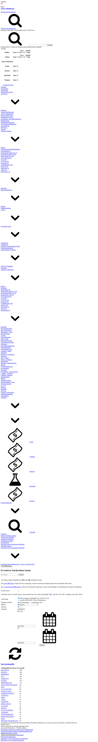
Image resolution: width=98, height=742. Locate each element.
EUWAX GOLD (6, 691)
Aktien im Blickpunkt (7, 112)
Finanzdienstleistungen (8, 346)
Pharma (3, 387)
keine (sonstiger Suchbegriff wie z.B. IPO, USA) (34, 598)
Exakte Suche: (5, 590)
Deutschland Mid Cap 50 (8, 154)
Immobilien (4, 361)
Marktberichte (5, 121)
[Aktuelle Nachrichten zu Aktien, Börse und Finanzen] (8, 12)
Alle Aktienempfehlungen (8, 124)
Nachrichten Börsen (7, 731)
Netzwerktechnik (6, 384)
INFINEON (4, 702)
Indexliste (4, 288)
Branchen (4, 188)
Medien (3, 206)
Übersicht (4, 268)
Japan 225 (4, 170)
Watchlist (32, 532)
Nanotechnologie (6, 380)
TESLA (3, 699)
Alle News (4, 94)
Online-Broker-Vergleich (8, 250)
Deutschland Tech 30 (7, 156)
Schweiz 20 (4, 166)
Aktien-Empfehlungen (19, 731)
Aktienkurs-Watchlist (7, 539)
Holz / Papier (5, 358)
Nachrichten (4, 89)
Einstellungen (5, 542)
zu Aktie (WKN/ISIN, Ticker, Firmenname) (32, 600)
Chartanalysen (5, 126)
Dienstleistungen (6, 337)
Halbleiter (4, 353)
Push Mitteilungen (6, 566)
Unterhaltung (5, 396)
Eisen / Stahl (4, 339)
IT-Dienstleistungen (7, 366)
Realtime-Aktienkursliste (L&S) (10, 246)
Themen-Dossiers (6, 131)
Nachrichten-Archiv (11, 733)
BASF (3, 718)
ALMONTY (5, 678)
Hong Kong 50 (5, 172)
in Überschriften (24, 602)
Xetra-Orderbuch (15, 729)
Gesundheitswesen (6, 349)
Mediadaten (20, 735)
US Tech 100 (5, 161)
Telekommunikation (7, 394)
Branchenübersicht (6, 190)
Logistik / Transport (7, 373)
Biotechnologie (5, 334)
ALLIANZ (4, 706)
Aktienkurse (4, 243)
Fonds (31, 442)
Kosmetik (4, 370)
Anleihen (32, 457)
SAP (2, 676)
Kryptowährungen (6, 503)
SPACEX (4, 672)
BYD (2, 687)
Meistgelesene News (7, 117)
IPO (50, 594)
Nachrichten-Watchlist (7, 537)
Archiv (3, 210)
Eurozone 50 (5, 163)
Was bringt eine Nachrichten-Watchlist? (13, 544)
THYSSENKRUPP (7, 714)
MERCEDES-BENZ (7, 716)
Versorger (4, 397)
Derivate (32, 471)
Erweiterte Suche (8, 85)
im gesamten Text (37, 602)
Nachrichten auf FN (7, 92)
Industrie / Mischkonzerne (8, 363)
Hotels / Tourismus (6, 360)
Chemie (3, 335)
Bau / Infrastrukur (6, 330)
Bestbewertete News (7, 115)
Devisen (31, 501)
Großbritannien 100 (7, 165)
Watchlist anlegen (6, 546)
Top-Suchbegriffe (7, 664)
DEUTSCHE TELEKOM (9, 685)
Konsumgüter (5, 368)
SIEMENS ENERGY (7, 693)
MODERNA (5, 674)
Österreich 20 (5, 168)
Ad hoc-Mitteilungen (7, 8)
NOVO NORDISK (7, 710)
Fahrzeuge (4, 344)
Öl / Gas (3, 385)
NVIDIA (4, 681)
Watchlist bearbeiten (7, 541)
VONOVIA (4, 695)
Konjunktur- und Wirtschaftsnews (11, 119)
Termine (3, 129)
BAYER (3, 708)
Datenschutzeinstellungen (9, 735)
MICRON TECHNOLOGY (9, 721)
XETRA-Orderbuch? (7, 270)
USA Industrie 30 (6, 158)
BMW (3, 697)
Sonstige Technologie (7, 392)
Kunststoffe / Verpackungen (9, 372)
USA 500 (4, 159)
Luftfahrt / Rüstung (6, 375)
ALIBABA (4, 712)
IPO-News (4, 127)
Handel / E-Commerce (7, 354)
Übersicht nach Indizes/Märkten (10, 149)
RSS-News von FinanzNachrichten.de (12, 740)
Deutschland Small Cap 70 (9, 153)
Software (3, 391)
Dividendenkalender (7, 248)
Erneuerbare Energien (7, 342)
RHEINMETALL (6, 683)
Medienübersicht (6, 208)
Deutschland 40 (5, 151)
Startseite (3, 87)
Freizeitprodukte (6, 347)
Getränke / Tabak (6, 351)
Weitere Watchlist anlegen (8, 536)
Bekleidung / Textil (6, 332)
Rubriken (3, 110)
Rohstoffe (4, 389)
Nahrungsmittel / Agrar (8, 382)
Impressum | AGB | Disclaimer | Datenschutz (14, 738)
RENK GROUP (6, 704)
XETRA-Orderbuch (7, 266)
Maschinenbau (5, 377)
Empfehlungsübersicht (7, 122)
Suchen (21, 574)
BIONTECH (5, 670)
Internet (3, 365)
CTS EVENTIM (6, 689)
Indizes (3, 147)
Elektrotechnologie (6, 341)
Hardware (4, 356)
